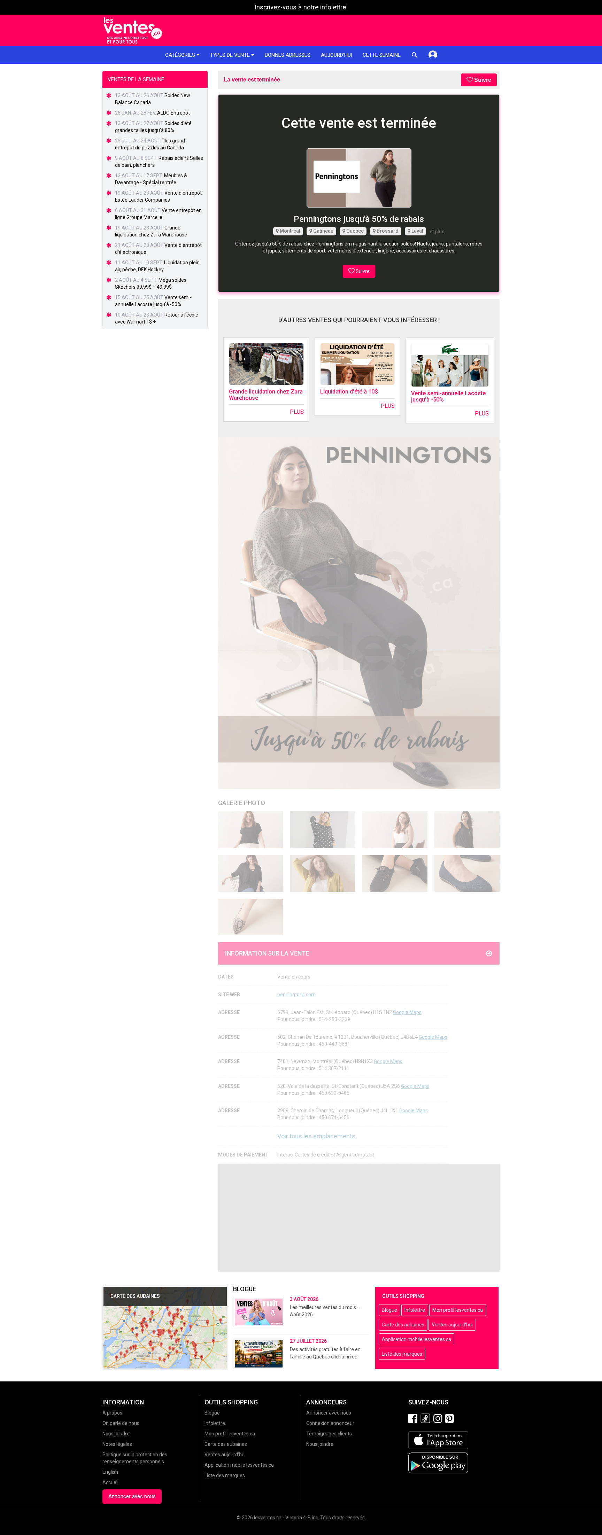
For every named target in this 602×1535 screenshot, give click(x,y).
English (110, 1472)
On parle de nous (120, 1423)
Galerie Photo (241, 803)
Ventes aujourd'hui (452, 1324)
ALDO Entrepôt (173, 113)
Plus (296, 411)
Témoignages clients (329, 1433)
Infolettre (414, 1310)
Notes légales (117, 1444)
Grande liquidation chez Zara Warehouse (266, 394)
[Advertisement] (358, 1218)
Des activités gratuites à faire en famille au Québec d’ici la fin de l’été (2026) (325, 1357)
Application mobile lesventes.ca (416, 1339)
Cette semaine (382, 55)
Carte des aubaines (403, 1324)
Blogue (389, 1310)
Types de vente (230, 55)
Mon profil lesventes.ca (457, 1310)
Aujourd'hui (336, 55)
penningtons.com (296, 994)
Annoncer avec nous (132, 1496)
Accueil (110, 1482)
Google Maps (407, 1012)
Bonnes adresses (287, 55)
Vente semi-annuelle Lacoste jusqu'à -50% (448, 396)
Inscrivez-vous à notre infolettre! (301, 7)
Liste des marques (402, 1354)
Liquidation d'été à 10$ (349, 391)
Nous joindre (116, 1433)
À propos (112, 1413)
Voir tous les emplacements (316, 1136)
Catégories (180, 55)
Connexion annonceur (330, 1423)
